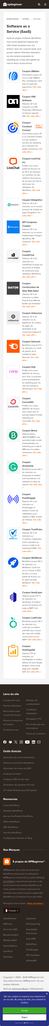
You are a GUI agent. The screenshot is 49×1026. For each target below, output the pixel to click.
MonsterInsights (10, 934)
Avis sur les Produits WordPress (18, 816)
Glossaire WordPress (12, 810)
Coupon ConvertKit (27, 400)
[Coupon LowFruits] (13, 622)
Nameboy (7, 956)
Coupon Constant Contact (32, 126)
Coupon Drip (29, 367)
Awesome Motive (20, 988)
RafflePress (31, 944)
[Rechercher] (39, 4)
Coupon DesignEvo (32, 200)
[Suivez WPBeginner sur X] (15, 742)
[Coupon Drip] (13, 371)
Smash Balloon (10, 945)
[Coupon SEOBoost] (13, 562)
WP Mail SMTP (10, 940)
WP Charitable (33, 955)
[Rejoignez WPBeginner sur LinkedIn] (33, 742)
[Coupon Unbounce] (13, 317)
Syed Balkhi (8, 881)
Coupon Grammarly (27, 463)
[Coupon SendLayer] (13, 597)
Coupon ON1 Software (29, 98)
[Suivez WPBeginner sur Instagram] (21, 742)
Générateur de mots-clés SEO (17, 768)
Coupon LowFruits (32, 617)
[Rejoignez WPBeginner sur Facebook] (5, 742)
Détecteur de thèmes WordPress (18, 762)
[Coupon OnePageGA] (13, 651)
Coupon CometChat (28, 253)
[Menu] (45, 4)
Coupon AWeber (30, 71)
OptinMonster (9, 918)
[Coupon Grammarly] (13, 466)
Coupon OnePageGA (28, 648)
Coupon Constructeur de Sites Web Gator (30, 287)
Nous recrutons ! (35, 903)
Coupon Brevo (29, 430)
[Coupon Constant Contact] (13, 127)
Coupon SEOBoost (32, 557)
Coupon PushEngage (28, 496)
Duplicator (31, 918)
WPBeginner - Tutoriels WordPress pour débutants (12, 4)
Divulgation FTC (34, 718)
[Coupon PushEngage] (13, 499)
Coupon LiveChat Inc (31, 160)
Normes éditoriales (12, 705)
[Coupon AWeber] (13, 76)
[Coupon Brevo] (13, 435)
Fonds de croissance (36, 733)
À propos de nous (11, 700)
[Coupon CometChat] (13, 256)
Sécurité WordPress (12, 832)
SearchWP (31, 938)
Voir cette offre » (34, 116)
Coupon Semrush (31, 341)
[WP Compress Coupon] (13, 227)
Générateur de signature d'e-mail (18, 784)
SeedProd (8, 951)
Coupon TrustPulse (32, 529)
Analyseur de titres (12, 773)
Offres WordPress (11, 821)
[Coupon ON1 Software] (13, 101)
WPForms (7, 923)
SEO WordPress (10, 827)
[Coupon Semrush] (13, 346)
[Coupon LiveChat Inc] (13, 163)
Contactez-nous (10, 729)
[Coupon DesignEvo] (13, 204)
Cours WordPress (11, 805)
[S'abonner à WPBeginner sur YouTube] (27, 742)
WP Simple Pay (33, 923)
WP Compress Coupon (29, 224)
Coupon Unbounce (32, 313)
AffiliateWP (31, 960)
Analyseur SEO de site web (16, 779)
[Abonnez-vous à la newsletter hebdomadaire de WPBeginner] (39, 742)
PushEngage (32, 949)
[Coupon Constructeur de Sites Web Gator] (13, 288)
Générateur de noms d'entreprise (19, 757)
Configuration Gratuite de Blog (17, 838)
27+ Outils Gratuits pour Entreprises (20, 790)
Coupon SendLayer (32, 592)
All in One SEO (10, 929)
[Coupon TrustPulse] (13, 534)
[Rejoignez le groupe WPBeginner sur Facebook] (10, 742)
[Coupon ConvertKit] (13, 403)
